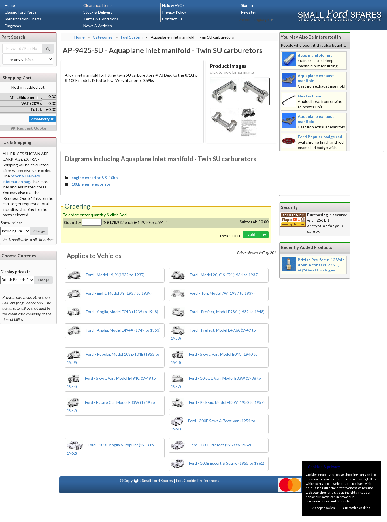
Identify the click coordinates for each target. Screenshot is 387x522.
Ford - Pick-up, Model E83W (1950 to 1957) (226, 402)
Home (10, 5)
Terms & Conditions (101, 18)
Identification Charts (23, 18)
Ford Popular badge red (320, 136)
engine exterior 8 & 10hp (94, 177)
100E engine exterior (90, 184)
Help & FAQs (173, 5)
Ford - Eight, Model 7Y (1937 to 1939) (118, 293)
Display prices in (15, 271)
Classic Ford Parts (20, 12)
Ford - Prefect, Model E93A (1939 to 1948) (227, 311)
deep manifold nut (315, 55)
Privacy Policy (174, 12)
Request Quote (31, 128)
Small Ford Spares (157, 480)
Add (251, 234)
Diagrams (13, 25)
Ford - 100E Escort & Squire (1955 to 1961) (226, 463)
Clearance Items (97, 5)
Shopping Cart (17, 77)
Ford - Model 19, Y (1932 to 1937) (114, 274)
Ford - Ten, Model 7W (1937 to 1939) (222, 293)
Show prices (11, 222)
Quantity (72, 222)
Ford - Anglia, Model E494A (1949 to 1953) (122, 330)
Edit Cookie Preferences (197, 480)
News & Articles (97, 25)
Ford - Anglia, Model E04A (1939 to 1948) (121, 311)
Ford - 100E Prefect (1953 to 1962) (220, 444)
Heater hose (309, 96)
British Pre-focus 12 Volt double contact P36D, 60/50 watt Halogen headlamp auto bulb (313, 267)
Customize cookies (356, 508)
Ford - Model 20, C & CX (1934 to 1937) (224, 274)
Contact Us (172, 18)
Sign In (247, 5)
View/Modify (40, 119)
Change (39, 231)
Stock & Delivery (97, 12)
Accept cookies (323, 508)
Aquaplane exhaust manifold (316, 78)
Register (248, 12)
